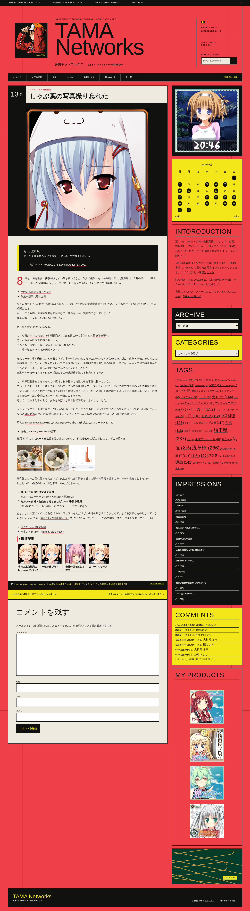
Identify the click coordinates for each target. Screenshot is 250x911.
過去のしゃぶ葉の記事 (33, 526)
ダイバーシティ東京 (199, 403)
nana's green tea (24, 584)
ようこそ (17, 77)
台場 (216, 422)
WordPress (201, 386)
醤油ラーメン (202, 462)
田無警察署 (99, 335)
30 (180, 210)
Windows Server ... (185, 561)
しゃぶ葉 (32, 478)
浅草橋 (206, 447)
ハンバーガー (197, 409)
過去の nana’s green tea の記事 (38, 431)
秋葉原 (216, 455)
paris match (39, 584)
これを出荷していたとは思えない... (192, 550)
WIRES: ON (230, 77)
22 (234, 197)
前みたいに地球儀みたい (54, 518)
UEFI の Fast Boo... (185, 594)
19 (207, 197)
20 (216, 197)
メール (19, 696)
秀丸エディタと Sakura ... (188, 528)
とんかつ (228, 386)
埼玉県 (104, 584)
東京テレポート (208, 439)
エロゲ (70, 77)
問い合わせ (110, 77)
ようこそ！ (181, 495)
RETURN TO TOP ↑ (228, 901)
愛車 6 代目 (122, 584)
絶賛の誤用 (181, 517)
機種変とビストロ (183, 630)
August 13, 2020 (77, 264)
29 (234, 203)
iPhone (210, 380)
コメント (21, 632)
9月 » (236, 216)
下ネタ (210, 416)
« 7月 (177, 216)
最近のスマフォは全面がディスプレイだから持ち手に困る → (136, 594)
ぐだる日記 (37, 77)
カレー (222, 397)
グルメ (33, 90)
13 (216, 190)
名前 (18, 682)
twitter (187, 385)
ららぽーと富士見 (65, 400)
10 (189, 190)
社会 (199, 455)
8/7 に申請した (38, 335)
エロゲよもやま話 (184, 539)
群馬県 (229, 456)
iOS (198, 380)
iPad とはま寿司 (182, 649)
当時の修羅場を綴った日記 (36, 291)
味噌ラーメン (205, 431)
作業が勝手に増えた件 (33, 296)
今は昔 (129, 77)
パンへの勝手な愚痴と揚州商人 (189, 625)
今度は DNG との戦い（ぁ (187, 640)
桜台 (227, 439)
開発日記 (47, 90)
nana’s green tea (34, 422)
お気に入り (89, 77)
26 (207, 203)
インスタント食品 (207, 391)
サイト (19, 711)
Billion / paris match (53, 531)
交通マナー (191, 423)
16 (180, 197)
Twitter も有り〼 (192, 296)
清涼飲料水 (228, 448)
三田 (192, 416)
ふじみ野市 (60, 584)
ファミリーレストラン (90, 584)
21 (225, 197)
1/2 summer (184, 380)
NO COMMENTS (157, 584)
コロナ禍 (29, 413)
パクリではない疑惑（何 (186, 659)
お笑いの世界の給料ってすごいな (191, 583)
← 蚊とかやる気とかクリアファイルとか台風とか (33, 594)
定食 (190, 440)
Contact (180, 506)
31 (189, 210)
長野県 (218, 463)
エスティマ (189, 397)
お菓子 (215, 385)
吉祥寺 (190, 431)
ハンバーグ (222, 410)
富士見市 (112, 584)
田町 (182, 455)
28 (225, 203)
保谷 (203, 423)
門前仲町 (230, 463)
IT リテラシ (181, 572)
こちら (210, 272)
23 (180, 203)
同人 (55, 77)
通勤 (183, 462)
